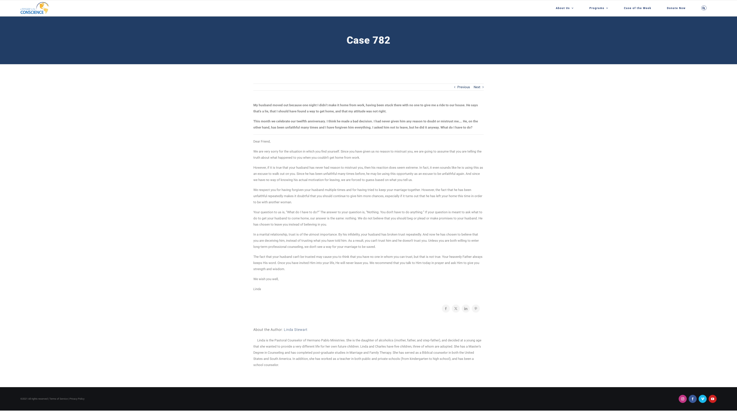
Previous (463, 87)
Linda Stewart (295, 330)
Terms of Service (58, 398)
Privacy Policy (76, 398)
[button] (704, 8)
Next (477, 87)
